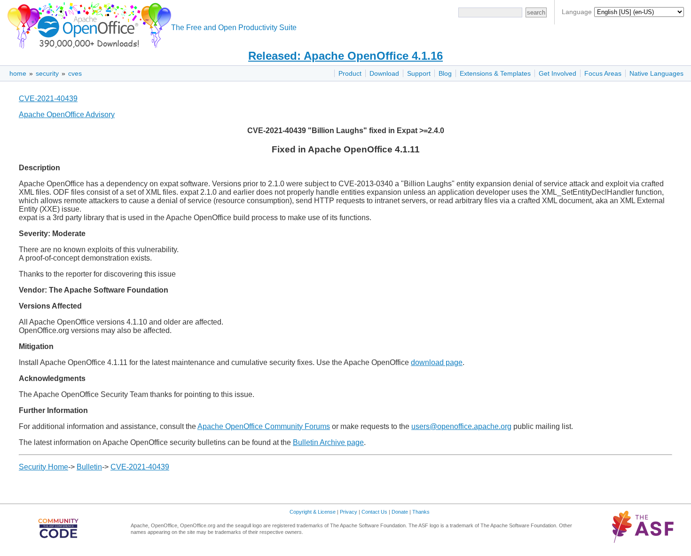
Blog (445, 73)
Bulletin (89, 467)
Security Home (43, 467)
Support (419, 73)
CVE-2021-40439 (48, 99)
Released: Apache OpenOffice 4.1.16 (345, 55)
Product (349, 73)
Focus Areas (602, 73)
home (17, 73)
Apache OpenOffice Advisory (67, 115)
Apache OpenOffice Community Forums (263, 426)
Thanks (421, 512)
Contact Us (374, 512)
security (47, 73)
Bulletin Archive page (328, 442)
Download (384, 73)
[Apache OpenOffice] (87, 24)
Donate (400, 512)
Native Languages (656, 73)
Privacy (348, 512)
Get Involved (557, 73)
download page (437, 362)
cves (75, 73)
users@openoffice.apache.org (461, 426)
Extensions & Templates (495, 73)
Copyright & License (313, 512)
